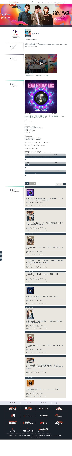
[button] (41, 63)
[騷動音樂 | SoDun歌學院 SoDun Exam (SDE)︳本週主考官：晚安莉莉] (30, 338)
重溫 (48, 3)
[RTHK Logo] (13, 6)
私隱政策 (41, 435)
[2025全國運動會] (12, 408)
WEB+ (44, 3)
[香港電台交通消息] (10, 402)
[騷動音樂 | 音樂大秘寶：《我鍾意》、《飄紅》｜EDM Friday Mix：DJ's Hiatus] (30, 290)
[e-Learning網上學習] (28, 415)
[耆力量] (43, 423)
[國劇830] (12, 415)
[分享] (26, 402)
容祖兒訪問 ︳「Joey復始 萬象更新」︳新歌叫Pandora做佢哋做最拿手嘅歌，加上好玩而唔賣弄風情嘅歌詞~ (44, 366)
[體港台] (28, 408)
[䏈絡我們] (41, 402)
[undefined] (32, 2)
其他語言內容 (58, 435)
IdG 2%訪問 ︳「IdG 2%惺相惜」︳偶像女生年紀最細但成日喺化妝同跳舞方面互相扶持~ (45, 261)
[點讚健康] (43, 408)
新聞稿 (11, 435)
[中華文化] (12, 423)
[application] (41, 63)
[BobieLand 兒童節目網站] (59, 408)
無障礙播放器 (49, 435)
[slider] (62, 155)
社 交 (29, 402)
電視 (35, 3)
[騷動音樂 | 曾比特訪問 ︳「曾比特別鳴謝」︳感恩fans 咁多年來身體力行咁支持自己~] (30, 314)
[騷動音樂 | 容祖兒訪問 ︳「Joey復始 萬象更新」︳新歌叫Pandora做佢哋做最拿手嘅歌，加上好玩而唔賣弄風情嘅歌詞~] (30, 360)
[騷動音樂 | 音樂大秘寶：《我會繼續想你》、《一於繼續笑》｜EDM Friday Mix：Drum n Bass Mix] (30, 192)
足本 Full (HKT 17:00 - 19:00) (34, 202)
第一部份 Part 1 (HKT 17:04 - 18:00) (36, 204)
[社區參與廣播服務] (59, 415)
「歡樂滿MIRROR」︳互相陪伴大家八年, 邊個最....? (38, 75)
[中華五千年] (43, 430)
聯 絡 (45, 402)
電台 (38, 3)
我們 (55, 3)
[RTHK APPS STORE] (12, 430)
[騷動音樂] (25, 159)
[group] (59, 155)
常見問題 (35, 435)
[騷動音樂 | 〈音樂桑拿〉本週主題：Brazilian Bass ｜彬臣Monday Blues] (30, 383)
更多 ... (26, 399)
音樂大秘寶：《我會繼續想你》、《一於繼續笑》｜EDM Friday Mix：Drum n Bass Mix (45, 116)
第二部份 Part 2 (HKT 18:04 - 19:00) (36, 205)
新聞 (41, 3)
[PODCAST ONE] (28, 430)
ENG (60, 2)
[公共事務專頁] (43, 415)
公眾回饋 (60, 402)
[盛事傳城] (59, 423)
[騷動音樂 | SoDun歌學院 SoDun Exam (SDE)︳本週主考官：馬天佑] (30, 240)
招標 (20, 435)
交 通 (14, 402)
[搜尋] (66, 2)
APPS (51, 3)
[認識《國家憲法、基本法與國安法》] (28, 423)
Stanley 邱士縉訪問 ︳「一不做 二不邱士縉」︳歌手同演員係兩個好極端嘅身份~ (44, 224)
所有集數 (28, 36)
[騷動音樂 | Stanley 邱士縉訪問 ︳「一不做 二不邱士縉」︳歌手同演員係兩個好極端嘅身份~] (30, 216)
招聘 (16, 435)
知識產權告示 (27, 435)
